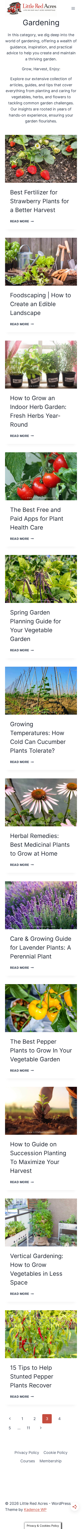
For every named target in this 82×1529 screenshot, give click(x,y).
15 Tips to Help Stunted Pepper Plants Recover (31, 1376)
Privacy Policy (27, 1452)
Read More (22, 221)
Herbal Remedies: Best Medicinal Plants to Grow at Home (40, 844)
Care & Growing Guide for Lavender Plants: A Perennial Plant (40, 947)
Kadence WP (35, 1509)
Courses (27, 1461)
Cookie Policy (55, 1452)
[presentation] (41, 159)
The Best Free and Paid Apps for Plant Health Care (36, 518)
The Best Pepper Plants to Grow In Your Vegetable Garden (41, 1050)
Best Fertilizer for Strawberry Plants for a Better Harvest (39, 201)
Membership (51, 1461)
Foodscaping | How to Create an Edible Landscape (40, 304)
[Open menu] (73, 8)
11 (28, 1428)
